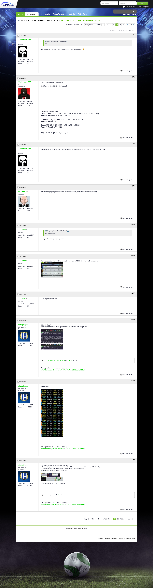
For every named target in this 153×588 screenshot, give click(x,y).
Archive (100, 538)
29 (120, 24)
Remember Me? (130, 7)
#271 (133, 34)
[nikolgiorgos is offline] (24, 336)
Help (139, 6)
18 (107, 24)
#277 (133, 293)
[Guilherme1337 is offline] (24, 93)
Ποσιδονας (50, 360)
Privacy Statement (111, 538)
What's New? (31, 14)
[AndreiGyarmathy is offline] (22, 51)
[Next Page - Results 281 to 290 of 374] (127, 24)
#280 (133, 459)
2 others (70, 360)
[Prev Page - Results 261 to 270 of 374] (103, 24)
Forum (20, 14)
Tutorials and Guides (36, 20)
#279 (133, 381)
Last (131, 24)
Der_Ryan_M (57, 360)
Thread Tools (122, 31)
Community (45, 14)
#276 (133, 255)
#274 (133, 186)
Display (131, 31)
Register (146, 6)
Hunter (49, 495)
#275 (133, 224)
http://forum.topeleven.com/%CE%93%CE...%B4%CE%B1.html (63, 370)
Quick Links (71, 14)
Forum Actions (58, 14)
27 (113, 24)
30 (123, 24)
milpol (59, 495)
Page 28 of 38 (90, 24)
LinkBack (111, 31)
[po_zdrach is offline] (24, 201)
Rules (85, 14)
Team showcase (52, 20)
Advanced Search (129, 14)
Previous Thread (72, 528)
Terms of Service (125, 538)
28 (117, 24)
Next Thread (82, 528)
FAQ (79, 14)
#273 (133, 143)
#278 (133, 319)
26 (110, 24)
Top (133, 538)
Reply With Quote (127, 71)
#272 (133, 77)
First (99, 24)
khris (63, 360)
